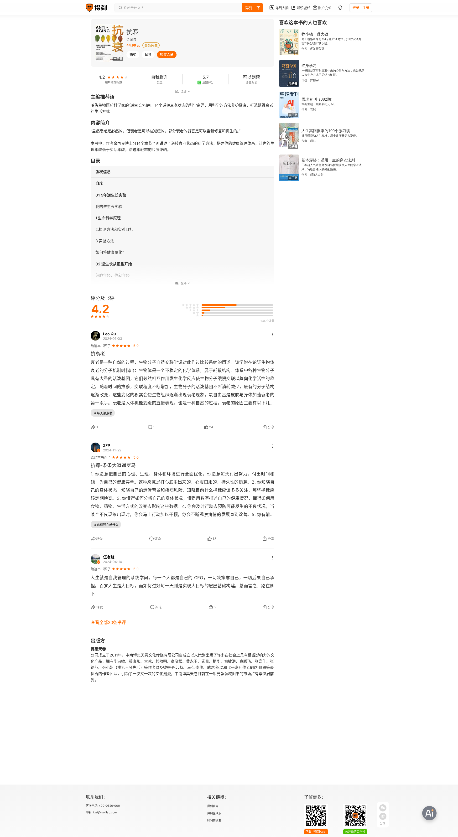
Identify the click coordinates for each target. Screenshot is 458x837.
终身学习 (309, 66)
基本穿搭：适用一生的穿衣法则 (328, 160)
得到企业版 (214, 813)
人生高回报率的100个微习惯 (326, 131)
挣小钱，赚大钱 (315, 34)
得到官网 (213, 806)
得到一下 (252, 7)
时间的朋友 (214, 820)
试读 (148, 54)
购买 (133, 54)
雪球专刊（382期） (318, 99)
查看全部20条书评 (108, 622)
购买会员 (166, 54)
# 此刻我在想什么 (106, 525)
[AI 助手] (429, 813)
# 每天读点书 (103, 413)
